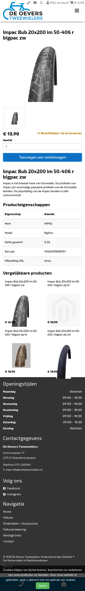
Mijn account (59, 3)
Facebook (13, 488)
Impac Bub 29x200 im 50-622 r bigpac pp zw (63, 332)
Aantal (7, 140)
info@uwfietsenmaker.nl (27, 469)
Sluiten (42, 585)
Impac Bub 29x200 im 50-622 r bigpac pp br (63, 283)
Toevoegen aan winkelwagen (42, 157)
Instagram (14, 494)
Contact (8, 541)
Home (7, 511)
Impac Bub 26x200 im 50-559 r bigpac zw (21, 283)
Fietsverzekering (14, 529)
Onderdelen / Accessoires (20, 523)
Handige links (12, 535)
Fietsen (8, 517)
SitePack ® (68, 556)
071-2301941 (23, 464)
